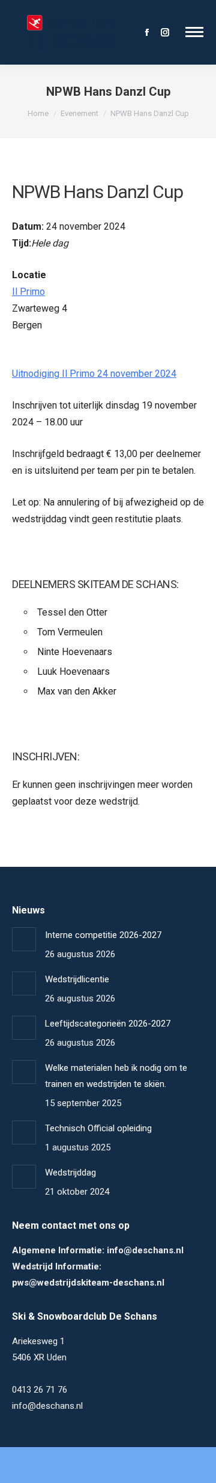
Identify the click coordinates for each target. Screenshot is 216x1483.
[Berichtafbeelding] (24, 939)
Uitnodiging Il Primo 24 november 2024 (94, 373)
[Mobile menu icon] (194, 32)
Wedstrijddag (70, 1172)
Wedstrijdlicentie (77, 979)
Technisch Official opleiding (98, 1128)
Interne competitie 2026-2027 (103, 935)
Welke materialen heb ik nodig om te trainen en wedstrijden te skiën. (116, 1075)
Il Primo (28, 291)
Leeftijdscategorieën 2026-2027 (107, 1023)
